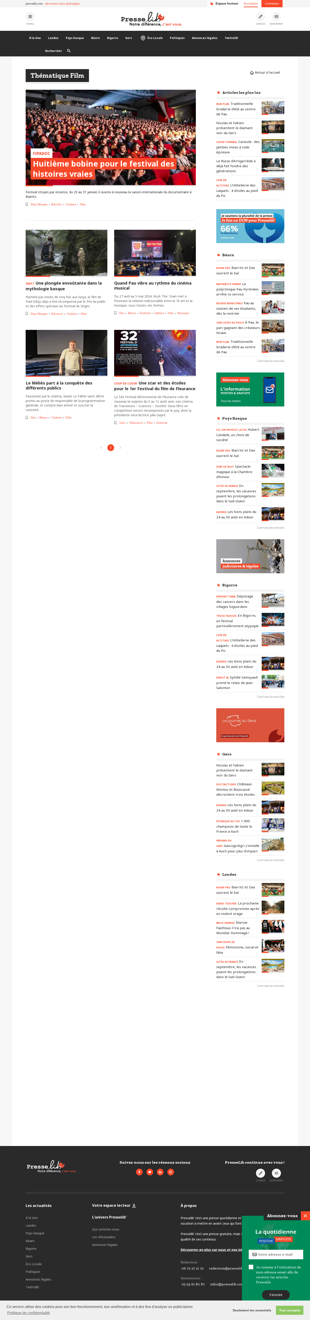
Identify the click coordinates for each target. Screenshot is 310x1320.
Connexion (272, 3)
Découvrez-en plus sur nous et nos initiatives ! (219, 1249)
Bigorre (112, 38)
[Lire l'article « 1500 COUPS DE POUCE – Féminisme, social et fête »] (273, 946)
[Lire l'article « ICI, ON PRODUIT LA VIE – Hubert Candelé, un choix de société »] (273, 434)
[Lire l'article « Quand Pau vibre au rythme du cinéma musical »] (155, 253)
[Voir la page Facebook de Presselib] (139, 1172)
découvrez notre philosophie (62, 3)
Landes (53, 38)
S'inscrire (276, 1295)
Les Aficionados (104, 1237)
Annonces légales (204, 38)
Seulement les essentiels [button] (252, 1310)
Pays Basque (39, 204)
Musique (183, 313)
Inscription (251, 3)
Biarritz (56, 204)
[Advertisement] (250, 1065)
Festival (145, 313)
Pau (121, 313)
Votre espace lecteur (111, 1205)
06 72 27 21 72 (193, 1268)
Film (83, 204)
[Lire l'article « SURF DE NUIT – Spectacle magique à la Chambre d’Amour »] (273, 471)
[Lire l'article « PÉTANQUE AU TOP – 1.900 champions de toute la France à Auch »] (273, 825)
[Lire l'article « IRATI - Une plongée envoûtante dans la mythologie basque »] (66, 253)
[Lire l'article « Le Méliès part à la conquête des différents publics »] (66, 353)
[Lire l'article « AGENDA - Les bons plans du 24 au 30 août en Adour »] (273, 514)
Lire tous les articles (270, 361)
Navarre (57, 314)
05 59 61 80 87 (193, 1284)
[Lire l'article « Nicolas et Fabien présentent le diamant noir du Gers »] (273, 127)
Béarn (95, 38)
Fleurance (136, 423)
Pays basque (75, 38)
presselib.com (34, 3)
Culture (159, 313)
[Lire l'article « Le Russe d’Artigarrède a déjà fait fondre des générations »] (273, 165)
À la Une (35, 38)
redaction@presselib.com (230, 1268)
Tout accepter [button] (289, 1310)
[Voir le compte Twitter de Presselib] (149, 1172)
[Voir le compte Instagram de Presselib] (170, 1172)
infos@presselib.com (227, 1284)
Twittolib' (232, 38)
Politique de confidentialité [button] (28, 1313)
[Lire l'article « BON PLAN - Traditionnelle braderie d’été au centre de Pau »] (273, 108)
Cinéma (70, 204)
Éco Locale (155, 38)
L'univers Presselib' (109, 1217)
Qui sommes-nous (105, 1229)
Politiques (177, 38)
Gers (128, 38)
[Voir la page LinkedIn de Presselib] (160, 1172)
